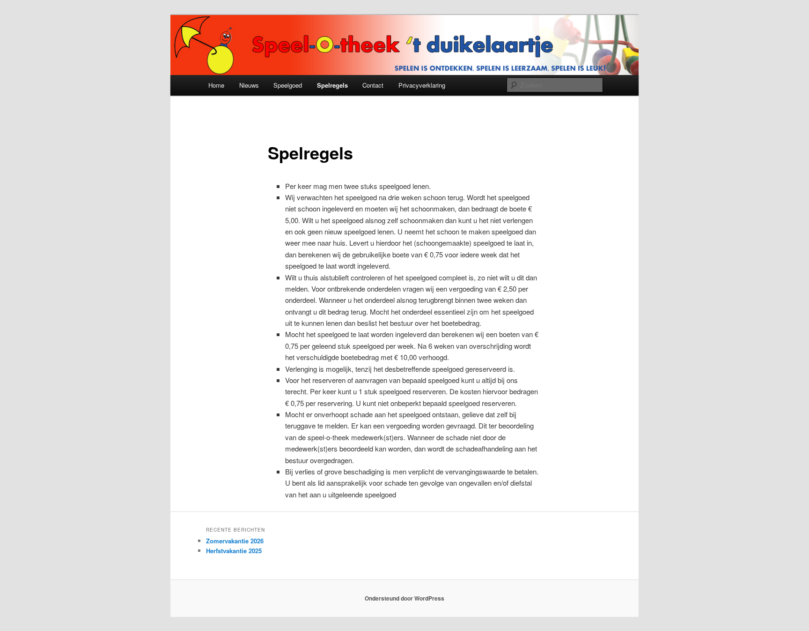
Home (216, 85)
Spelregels (332, 85)
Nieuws (249, 85)
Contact (372, 85)
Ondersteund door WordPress (404, 598)
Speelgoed (287, 85)
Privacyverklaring (421, 85)
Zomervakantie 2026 (235, 540)
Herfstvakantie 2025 (234, 550)
